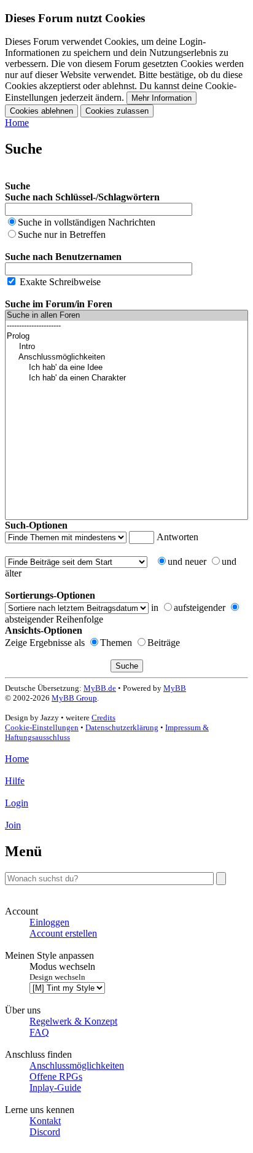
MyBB (174, 688)
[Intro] (126, 347)
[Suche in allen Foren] (126, 315)
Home (17, 122)
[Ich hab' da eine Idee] (126, 368)
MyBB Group (74, 697)
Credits (103, 717)
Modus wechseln (62, 966)
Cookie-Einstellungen (42, 727)
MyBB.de (100, 688)
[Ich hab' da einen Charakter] (126, 378)
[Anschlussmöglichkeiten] (126, 357)
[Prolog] (126, 336)
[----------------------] (126, 326)
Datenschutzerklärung (121, 727)
